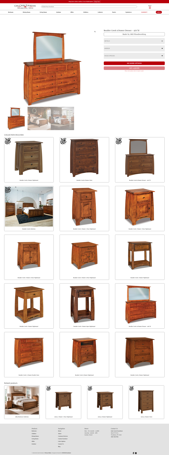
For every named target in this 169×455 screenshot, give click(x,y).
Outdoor (58, 12)
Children (85, 12)
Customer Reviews (63, 436)
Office (72, 12)
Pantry (114, 12)
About (59, 433)
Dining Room (26, 12)
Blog (59, 446)
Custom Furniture (62, 438)
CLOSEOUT (144, 12)
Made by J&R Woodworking (134, 34)
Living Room (43, 12)
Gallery (159, 12)
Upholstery (128, 12)
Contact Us (61, 444)
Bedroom (10, 12)
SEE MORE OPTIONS (134, 63)
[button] (95, 31)
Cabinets (100, 12)
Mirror (107, 48)
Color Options (61, 441)
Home (59, 431)
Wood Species (109, 55)
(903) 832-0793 (114, 436)
